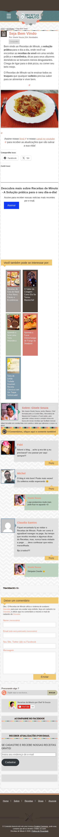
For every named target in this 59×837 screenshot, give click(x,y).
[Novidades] (4, 34)
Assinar (11, 205)
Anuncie (52, 801)
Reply (51, 463)
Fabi (20, 444)
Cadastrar (10, 762)
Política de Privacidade (40, 831)
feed (22, 138)
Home (6, 801)
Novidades (10, 29)
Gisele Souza (18, 37)
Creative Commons (41, 826)
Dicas (40, 801)
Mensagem (8, 650)
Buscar (52, 693)
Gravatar (6, 609)
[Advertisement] (31, 231)
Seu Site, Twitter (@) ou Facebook (19, 642)
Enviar (45, 676)
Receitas (29, 801)
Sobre (17, 801)
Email (20, 631)
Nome (11, 620)
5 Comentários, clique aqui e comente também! (31, 432)
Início (3, 29)
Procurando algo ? (10, 688)
